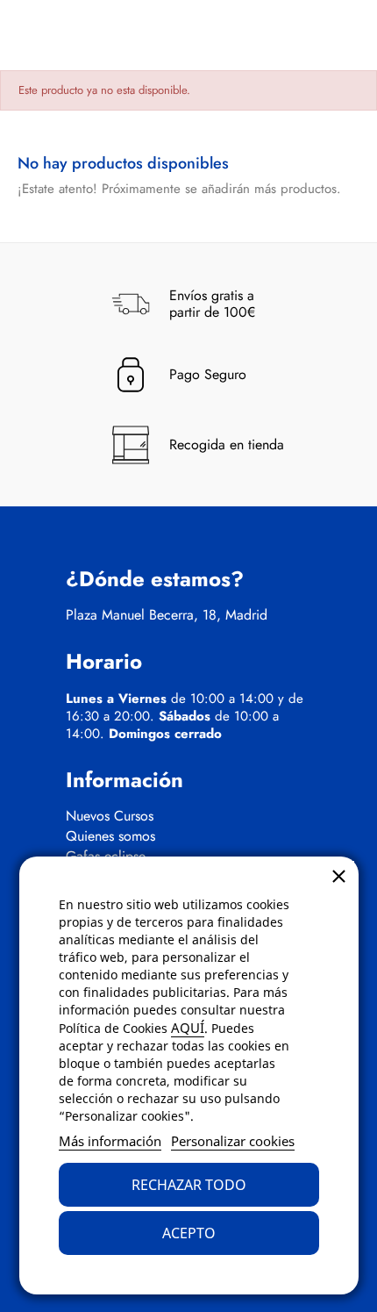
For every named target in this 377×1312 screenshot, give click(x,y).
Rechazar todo (189, 1184)
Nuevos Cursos (109, 816)
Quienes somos (110, 836)
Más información (110, 1141)
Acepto (189, 1233)
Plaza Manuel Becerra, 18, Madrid (166, 615)
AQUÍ (187, 1027)
